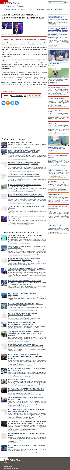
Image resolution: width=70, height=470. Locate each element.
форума (44, 80)
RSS (17, 468)
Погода (29, 9)
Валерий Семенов (7, 91)
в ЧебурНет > (58, 9)
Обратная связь (8, 465)
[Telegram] (12, 103)
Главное (7, 9)
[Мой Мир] (17, 103)
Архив (14, 9)
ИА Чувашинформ (18, 96)
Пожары (49, 9)
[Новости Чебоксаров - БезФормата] (10, 2)
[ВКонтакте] (3, 103)
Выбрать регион (8, 466)
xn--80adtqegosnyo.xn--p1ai (11, 34)
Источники (21, 9)
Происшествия (39, 9)
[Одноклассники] (8, 103)
